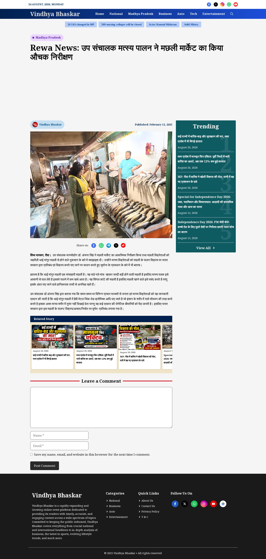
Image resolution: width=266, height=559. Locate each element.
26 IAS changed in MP (81, 24)
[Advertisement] (133, 90)
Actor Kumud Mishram (163, 24)
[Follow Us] (209, 4)
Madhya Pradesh (140, 14)
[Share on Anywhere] (123, 245)
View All (203, 248)
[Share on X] (116, 245)
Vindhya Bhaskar (55, 14)
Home (99, 14)
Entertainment (213, 14)
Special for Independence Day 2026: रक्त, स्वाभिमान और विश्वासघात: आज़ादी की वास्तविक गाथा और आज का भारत (205, 202)
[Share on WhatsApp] (101, 245)
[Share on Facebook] (93, 245)
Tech (193, 14)
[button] (232, 14)
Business (165, 14)
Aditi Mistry (191, 24)
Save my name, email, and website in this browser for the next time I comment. (92, 454)
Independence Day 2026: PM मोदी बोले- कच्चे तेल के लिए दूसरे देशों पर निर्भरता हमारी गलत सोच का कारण (206, 227)
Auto (180, 14)
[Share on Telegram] (108, 245)
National (116, 14)
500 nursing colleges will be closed (121, 24)
